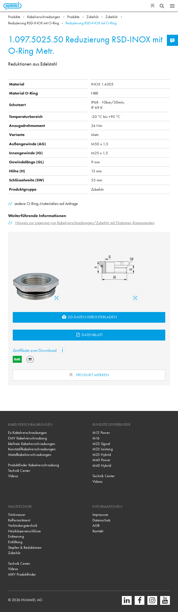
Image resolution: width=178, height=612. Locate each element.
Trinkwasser (17, 514)
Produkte (14, 17)
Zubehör (93, 17)
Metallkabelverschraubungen (29, 454)
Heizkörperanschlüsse (24, 531)
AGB (96, 525)
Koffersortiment (19, 520)
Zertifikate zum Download (35, 350)
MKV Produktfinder (22, 574)
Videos (13, 476)
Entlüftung (15, 542)
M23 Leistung (102, 449)
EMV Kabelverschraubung (27, 438)
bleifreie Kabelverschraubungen (31, 444)
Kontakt (97, 531)
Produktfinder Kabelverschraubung (33, 465)
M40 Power (101, 460)
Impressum (100, 514)
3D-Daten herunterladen (92, 316)
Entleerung (16, 536)
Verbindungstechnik (22, 525)
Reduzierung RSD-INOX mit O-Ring (34, 23)
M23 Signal (101, 444)
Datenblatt (92, 334)
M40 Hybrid (101, 465)
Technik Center (19, 470)
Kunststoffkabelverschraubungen (32, 449)
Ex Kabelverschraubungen (27, 432)
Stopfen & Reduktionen (25, 547)
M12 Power (101, 432)
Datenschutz (101, 520)
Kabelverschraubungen (44, 17)
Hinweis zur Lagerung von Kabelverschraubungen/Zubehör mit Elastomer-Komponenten (84, 222)
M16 (96, 438)
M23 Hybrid (101, 454)
